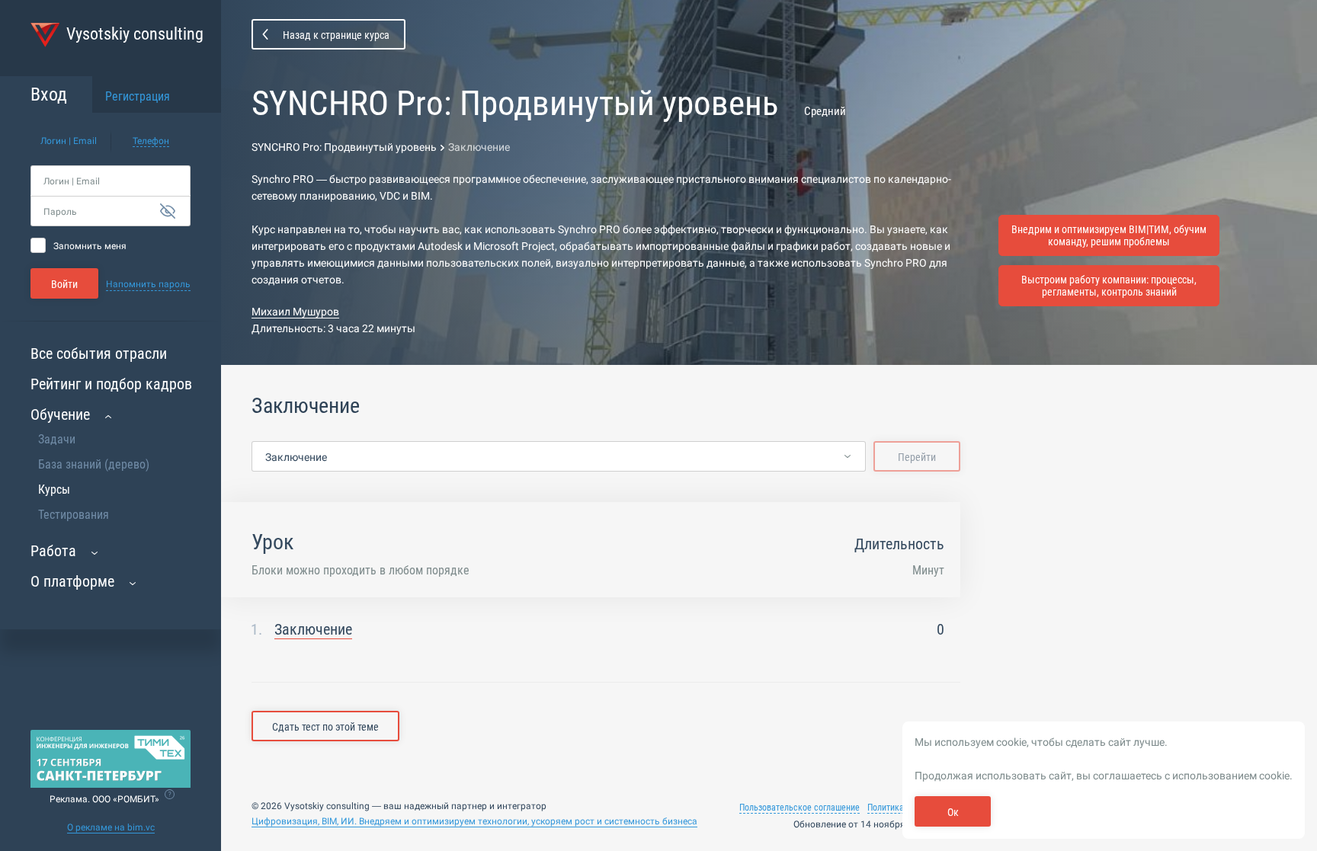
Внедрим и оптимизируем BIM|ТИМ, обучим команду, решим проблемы (1108, 235)
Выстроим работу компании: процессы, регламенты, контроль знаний (1109, 286)
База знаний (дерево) (93, 464)
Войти (64, 284)
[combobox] (558, 457)
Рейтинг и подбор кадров (111, 384)
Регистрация (137, 96)
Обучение (60, 414)
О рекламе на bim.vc (111, 827)
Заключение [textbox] (296, 457)
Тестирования (73, 514)
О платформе (72, 581)
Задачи (56, 439)
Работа (53, 551)
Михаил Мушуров (295, 312)
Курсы (54, 489)
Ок (953, 812)
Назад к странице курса (336, 35)
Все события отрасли (98, 353)
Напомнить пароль (148, 284)
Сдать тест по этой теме (325, 727)
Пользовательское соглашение (799, 807)
